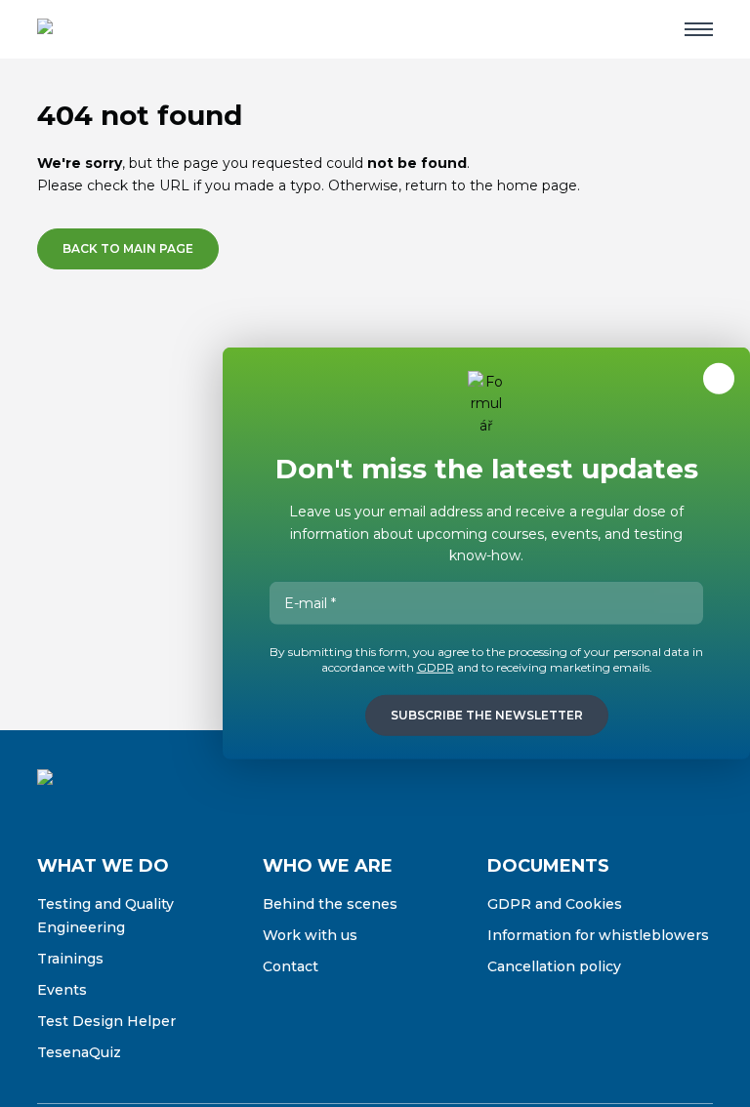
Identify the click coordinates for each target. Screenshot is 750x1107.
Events (62, 990)
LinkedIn (656, 791)
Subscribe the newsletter (487, 715)
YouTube (697, 791)
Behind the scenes (330, 904)
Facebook (574, 791)
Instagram (615, 791)
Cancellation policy (554, 966)
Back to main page (127, 248)
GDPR (435, 667)
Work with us (310, 935)
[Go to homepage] (100, 29)
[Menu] (699, 29)
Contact (290, 966)
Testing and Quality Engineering (105, 915)
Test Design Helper (106, 1021)
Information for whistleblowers (598, 935)
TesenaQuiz (79, 1052)
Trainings (70, 958)
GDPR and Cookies (554, 904)
